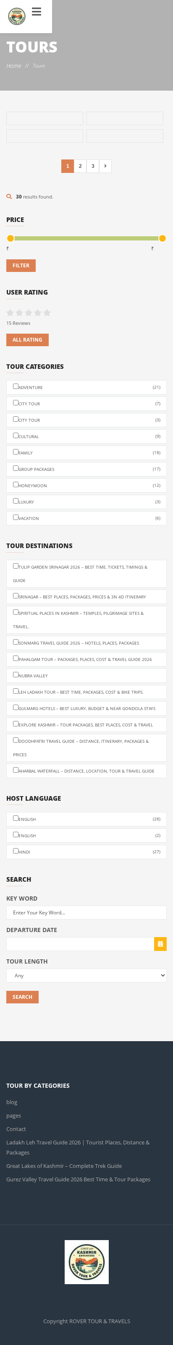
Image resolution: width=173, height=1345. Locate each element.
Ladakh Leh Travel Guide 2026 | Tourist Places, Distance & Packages (86, 1142)
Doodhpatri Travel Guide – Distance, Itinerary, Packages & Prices (81, 747)
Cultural (89, 436)
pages (13, 1115)
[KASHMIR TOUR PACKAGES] (16, 16)
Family (89, 452)
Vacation (89, 518)
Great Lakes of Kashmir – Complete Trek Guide (60, 1155)
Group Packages (89, 469)
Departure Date (31, 930)
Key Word (21, 898)
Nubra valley (33, 676)
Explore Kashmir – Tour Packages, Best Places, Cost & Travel (85, 725)
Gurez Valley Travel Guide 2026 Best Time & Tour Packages (75, 1169)
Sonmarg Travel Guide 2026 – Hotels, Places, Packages (78, 643)
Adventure (89, 387)
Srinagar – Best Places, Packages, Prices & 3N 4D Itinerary (82, 597)
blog (11, 1101)
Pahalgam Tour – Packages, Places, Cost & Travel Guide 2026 (85, 659)
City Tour (89, 403)
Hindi (89, 852)
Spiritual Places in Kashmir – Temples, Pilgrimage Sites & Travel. (78, 619)
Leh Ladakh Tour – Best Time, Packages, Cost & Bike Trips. (81, 692)
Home (13, 66)
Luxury (89, 502)
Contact (15, 1128)
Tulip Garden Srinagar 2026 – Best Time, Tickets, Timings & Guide (80, 573)
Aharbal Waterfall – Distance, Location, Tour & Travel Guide (86, 771)
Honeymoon (89, 485)
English (89, 819)
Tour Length (27, 961)
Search (22, 996)
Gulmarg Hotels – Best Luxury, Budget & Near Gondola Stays (86, 708)
